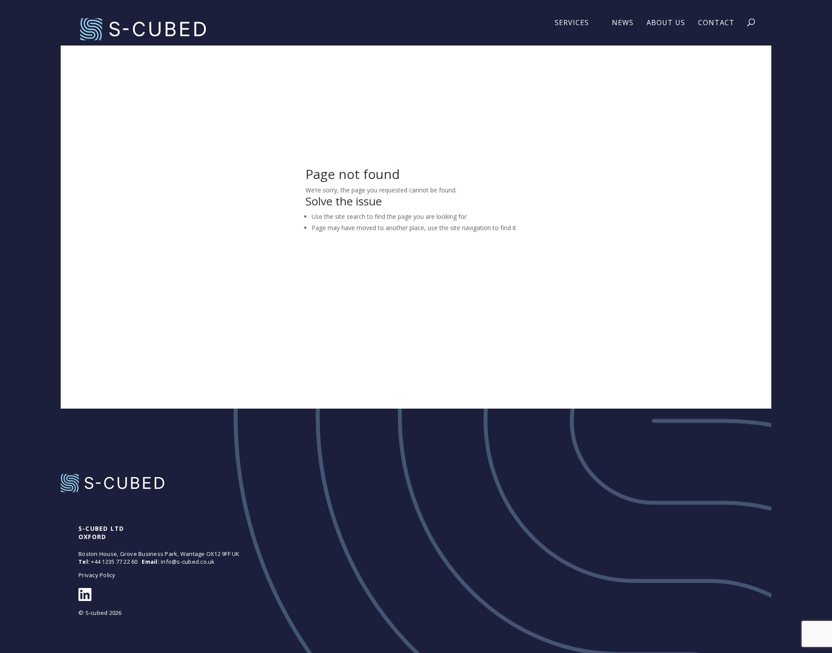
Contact (716, 22)
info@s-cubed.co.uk (188, 561)
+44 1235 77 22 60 (114, 561)
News (623, 22)
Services (572, 22)
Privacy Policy (97, 575)
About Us (666, 22)
